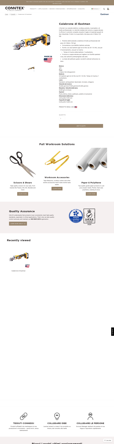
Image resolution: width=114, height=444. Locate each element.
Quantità (62, 115)
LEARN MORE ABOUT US (18, 223)
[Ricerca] (104, 8)
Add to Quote (81, 126)
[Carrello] (108, 8)
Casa (6, 14)
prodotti (13, 14)
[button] (96, 8)
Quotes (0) (112, 332)
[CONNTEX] (15, 8)
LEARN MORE (23, 193)
